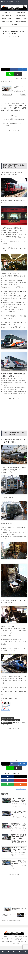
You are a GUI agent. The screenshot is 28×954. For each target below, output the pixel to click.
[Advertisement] (14, 52)
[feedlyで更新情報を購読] (7, 784)
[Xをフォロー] (20, 776)
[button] (18, 74)
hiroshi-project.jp (7, 94)
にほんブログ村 (5, 710)
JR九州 (15, 722)
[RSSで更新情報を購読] (20, 784)
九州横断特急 (22, 722)
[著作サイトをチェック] (7, 776)
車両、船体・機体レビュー (8, 720)
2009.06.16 (23, 94)
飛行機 (18, 720)
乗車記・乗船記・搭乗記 (8, 718)
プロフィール (7, 936)
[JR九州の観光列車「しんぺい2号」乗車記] (6, 88)
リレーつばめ (5, 724)
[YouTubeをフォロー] (20, 780)
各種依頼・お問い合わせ (21, 939)
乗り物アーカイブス (7, 722)
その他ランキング (5, 705)
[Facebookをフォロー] (7, 780)
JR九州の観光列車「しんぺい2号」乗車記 (18, 87)
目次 (12, 116)
